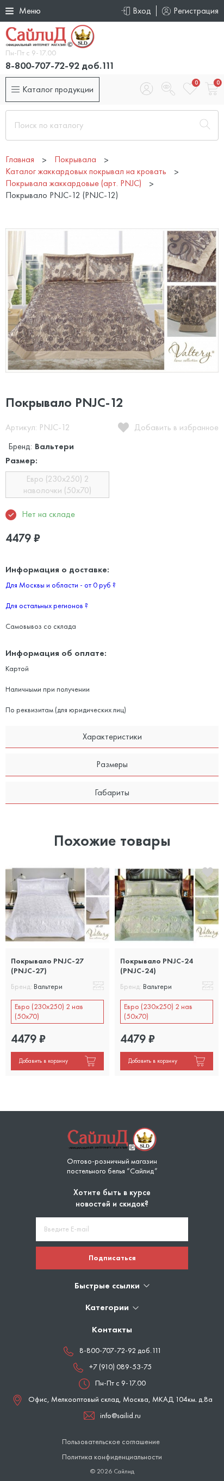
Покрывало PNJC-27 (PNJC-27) (47, 965)
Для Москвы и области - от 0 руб (60, 585)
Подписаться (112, 1257)
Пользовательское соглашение (111, 1441)
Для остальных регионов (46, 605)
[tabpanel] (57, 968)
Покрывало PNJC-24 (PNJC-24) (156, 965)
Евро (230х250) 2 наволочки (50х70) (57, 484)
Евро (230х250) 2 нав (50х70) (49, 1011)
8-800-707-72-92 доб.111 (60, 65)
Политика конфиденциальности (112, 1456)
